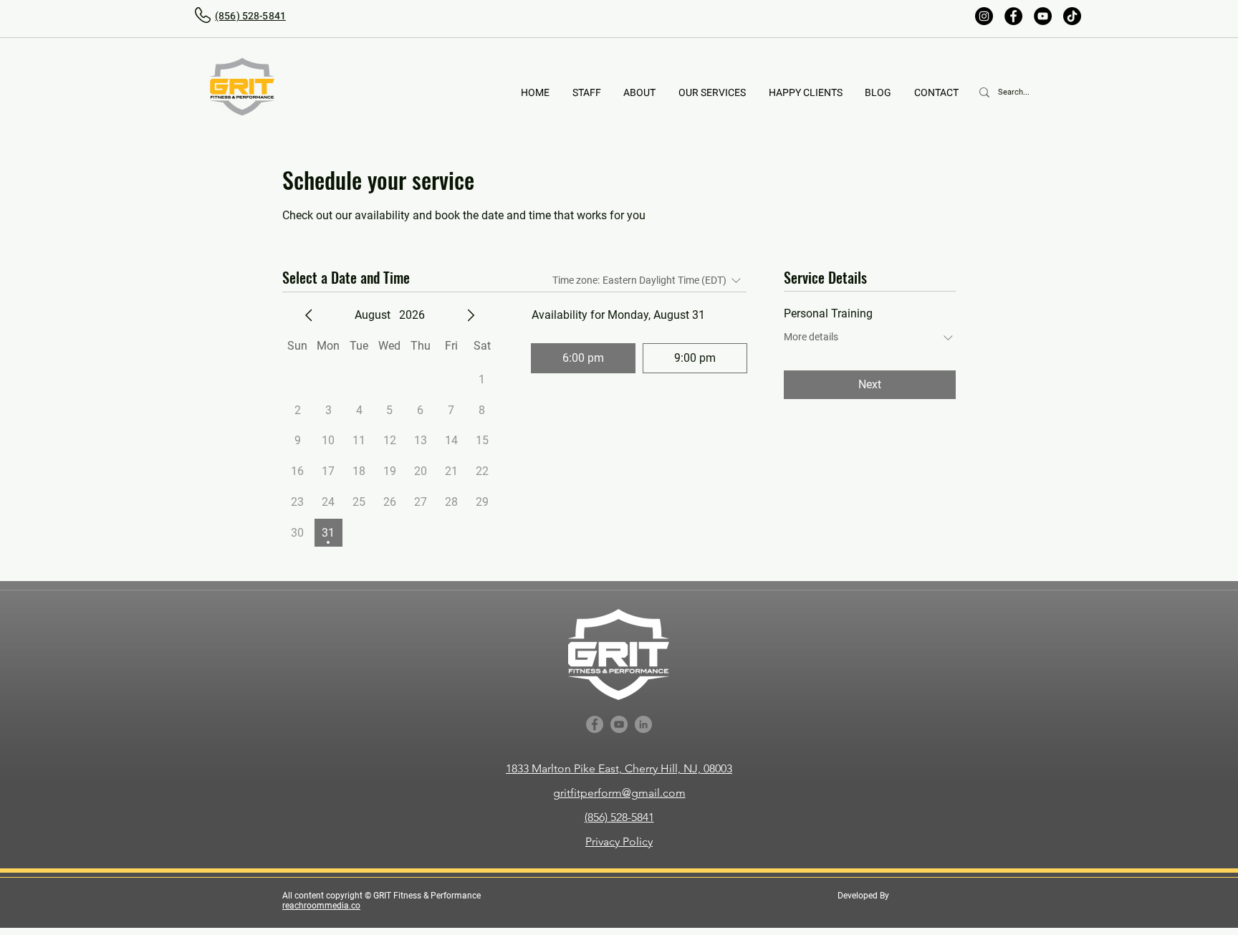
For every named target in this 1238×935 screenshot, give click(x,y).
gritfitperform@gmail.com (619, 793)
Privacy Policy (619, 841)
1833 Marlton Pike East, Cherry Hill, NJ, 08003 (619, 768)
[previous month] (308, 315)
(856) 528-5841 (619, 817)
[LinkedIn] (643, 724)
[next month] (470, 315)
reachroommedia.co (321, 906)
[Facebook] (1013, 16)
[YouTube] (1043, 16)
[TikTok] (1072, 16)
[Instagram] (984, 16)
